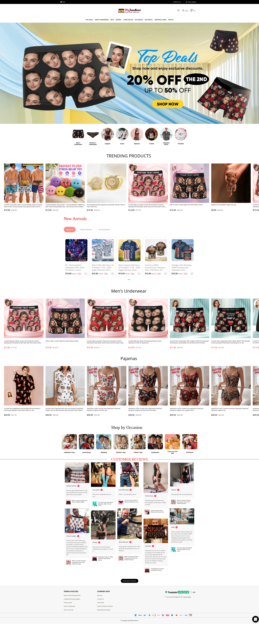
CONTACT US (177, 2)
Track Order (192, 2)
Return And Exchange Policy (72, 595)
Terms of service (68, 610)
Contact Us (100, 599)
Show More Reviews (129, 581)
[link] (89, 19)
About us (100, 595)
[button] (178, 10)
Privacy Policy (68, 602)
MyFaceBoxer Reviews (103, 610)
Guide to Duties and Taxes (105, 606)
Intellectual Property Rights (72, 599)
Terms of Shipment (69, 606)
